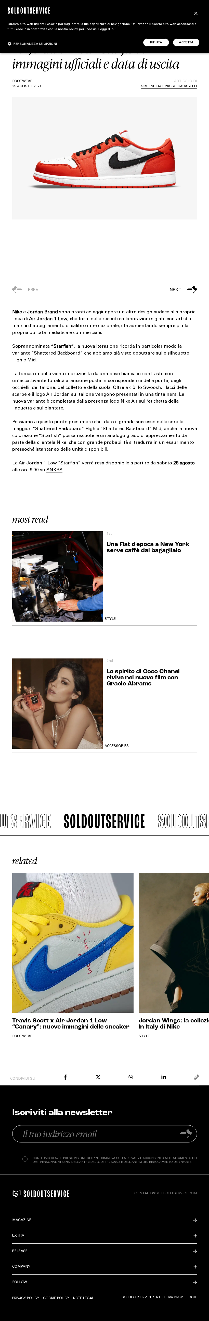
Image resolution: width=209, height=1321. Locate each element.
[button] (150, 290)
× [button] (196, 14)
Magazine (21, 1220)
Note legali (84, 1298)
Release (20, 1251)
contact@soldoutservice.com (165, 1193)
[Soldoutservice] (16, 1193)
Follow (19, 1282)
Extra (18, 1236)
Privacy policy (25, 1298)
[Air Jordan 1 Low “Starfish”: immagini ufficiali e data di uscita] (65, 1077)
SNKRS (54, 470)
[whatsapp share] (130, 1077)
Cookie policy (56, 1298)
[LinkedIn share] (163, 1077)
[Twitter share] (98, 1077)
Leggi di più (107, 29)
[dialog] (104, 26)
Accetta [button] (186, 42)
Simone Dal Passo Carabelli (169, 86)
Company (21, 1267)
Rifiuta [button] (156, 42)
